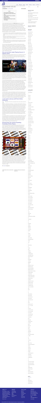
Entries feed (29, 380)
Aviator (29, 164)
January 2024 (30, 46)
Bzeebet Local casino (7, 17)
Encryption (29, 223)
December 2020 (30, 85)
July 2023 (29, 55)
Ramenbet (29, 331)
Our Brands (22, 394)
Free (28, 242)
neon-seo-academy (30, 286)
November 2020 (30, 86)
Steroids (29, 350)
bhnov (29, 181)
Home (17, 4)
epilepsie (29, 226)
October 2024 (30, 33)
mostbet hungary (30, 272)
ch (28, 210)
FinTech (29, 233)
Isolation (29, 250)
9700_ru (29, 158)
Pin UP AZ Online (30, 311)
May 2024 (29, 40)
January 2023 (30, 63)
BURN (12, 393)
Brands (27, 4)
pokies (29, 327)
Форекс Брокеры (30, 371)
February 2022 (30, 78)
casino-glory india (30, 204)
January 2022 (30, 79)
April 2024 (29, 42)
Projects (24, 4)
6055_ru (29, 137)
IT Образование (30, 253)
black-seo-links (30, 184)
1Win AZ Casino (30, 102)
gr (28, 246)
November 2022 (30, 66)
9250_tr (29, 154)
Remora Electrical (14, 395)
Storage (29, 351)
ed (28, 220)
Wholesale (20, 4)
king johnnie (29, 259)
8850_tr (29, 151)
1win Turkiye (30, 111)
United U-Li (13, 396)
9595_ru (29, 157)
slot (28, 341)
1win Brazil (29, 105)
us (28, 358)
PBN (28, 301)
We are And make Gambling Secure (9, 12)
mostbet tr (29, 279)
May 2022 (29, 75)
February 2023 (30, 62)
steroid (29, 345)
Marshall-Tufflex (14, 392)
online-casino (30, 298)
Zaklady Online (30, 367)
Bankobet (29, 173)
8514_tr (29, 147)
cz (28, 217)
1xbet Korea (29, 125)
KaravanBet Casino (30, 255)
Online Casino (30, 295)
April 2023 (29, 59)
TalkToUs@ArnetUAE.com (34, 397)
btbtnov (29, 191)
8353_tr (29, 145)
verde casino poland (31, 363)
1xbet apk (29, 115)
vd (28, 360)
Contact (22, 395)
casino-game (30, 203)
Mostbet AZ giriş (30, 266)
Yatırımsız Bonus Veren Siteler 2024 (33, 17)
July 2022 (29, 72)
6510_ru (29, 138)
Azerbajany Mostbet (31, 170)
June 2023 (29, 56)
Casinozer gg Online (31, 207)
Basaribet (29, 174)
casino (29, 194)
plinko (29, 324)
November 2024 (30, 32)
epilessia (29, 227)
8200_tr (29, 141)
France (29, 240)
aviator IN (29, 167)
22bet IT (29, 135)
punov (29, 328)
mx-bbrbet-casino (30, 285)
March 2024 (29, 43)
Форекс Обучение (30, 373)
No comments (24, 8)
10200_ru (29, 95)
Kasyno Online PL (30, 256)
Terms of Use (23, 397)
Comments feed (30, 381)
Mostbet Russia (30, 278)
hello (28, 249)
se (28, 337)
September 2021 (30, 82)
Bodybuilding (30, 187)
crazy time (29, 213)
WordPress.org (30, 383)
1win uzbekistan (30, 112)
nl (28, 291)
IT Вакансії (29, 252)
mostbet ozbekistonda (31, 276)
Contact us (37, 4)
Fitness (29, 236)
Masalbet (29, 262)
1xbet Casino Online (31, 122)
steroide (29, 347)
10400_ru (29, 98)
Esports (29, 230)
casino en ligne (30, 196)
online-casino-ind (30, 299)
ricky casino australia (31, 334)
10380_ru (29, 96)
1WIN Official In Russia (31, 109)
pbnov (29, 302)
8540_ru (29, 148)
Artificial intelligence (31, 161)
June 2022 (29, 73)
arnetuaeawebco (5, 8)
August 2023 (30, 53)
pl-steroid (29, 322)
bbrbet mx (29, 177)
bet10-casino (30, 180)
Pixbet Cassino (30, 321)
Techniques (29, 354)
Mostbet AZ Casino (30, 265)
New (28, 288)
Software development (31, 344)
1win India (29, 108)
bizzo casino (30, 183)
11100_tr (29, 99)
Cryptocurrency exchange (31, 216)
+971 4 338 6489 (6, 0)
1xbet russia (30, 131)
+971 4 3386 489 (34, 394)
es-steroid (29, 229)
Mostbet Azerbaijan (31, 268)
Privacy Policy (23, 396)
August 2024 (30, 36)
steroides (29, 348)
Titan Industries (14, 391)
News (29, 289)
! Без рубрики (30, 92)
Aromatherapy (30, 160)
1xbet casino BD (30, 119)
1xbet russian (30, 132)
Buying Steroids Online (31, 193)
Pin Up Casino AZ (30, 314)
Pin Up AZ (29, 308)
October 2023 (30, 50)
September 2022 (30, 69)
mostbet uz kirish (30, 282)
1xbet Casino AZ (30, 118)
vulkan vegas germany (31, 364)
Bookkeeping (30, 190)
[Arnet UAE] (3, 3)
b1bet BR (29, 171)
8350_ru (29, 144)
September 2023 (30, 52)
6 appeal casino (15, 23)
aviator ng (29, 168)
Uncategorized (8, 165)
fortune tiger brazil (30, 239)
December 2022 (30, 65)
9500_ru (29, 155)
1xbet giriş (29, 124)
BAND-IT (13, 394)
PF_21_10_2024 (30, 305)
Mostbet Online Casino (31, 275)
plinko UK (29, 325)
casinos (29, 206)
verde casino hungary (31, 361)
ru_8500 (29, 335)
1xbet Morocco (30, 128)
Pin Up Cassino (30, 315)
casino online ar (30, 200)
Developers (29, 219)
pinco (29, 318)
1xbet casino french (31, 121)
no (28, 292)
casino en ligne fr (30, 197)
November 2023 (30, 49)
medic (29, 263)
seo (28, 338)
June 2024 (29, 39)
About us (34, 4)
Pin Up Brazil (30, 312)
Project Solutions (23, 393)
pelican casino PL (30, 304)
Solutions (30, 4)
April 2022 (29, 76)
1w (28, 101)
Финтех (29, 370)
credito (29, 214)
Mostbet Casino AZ (30, 269)
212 (28, 134)
